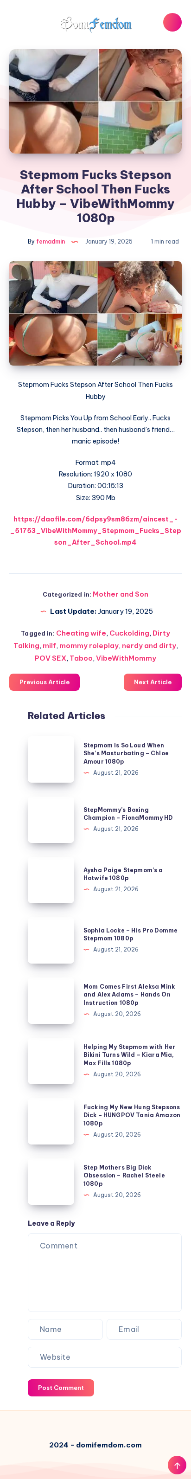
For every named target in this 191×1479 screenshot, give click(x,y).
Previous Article (44, 682)
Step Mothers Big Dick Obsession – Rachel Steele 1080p (124, 1175)
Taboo (81, 658)
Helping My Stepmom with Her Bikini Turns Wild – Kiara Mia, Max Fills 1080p (129, 1055)
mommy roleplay (89, 645)
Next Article (153, 682)
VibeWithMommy (126, 658)
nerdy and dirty (149, 645)
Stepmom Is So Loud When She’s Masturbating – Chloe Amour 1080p (126, 753)
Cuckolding (129, 633)
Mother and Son (120, 594)
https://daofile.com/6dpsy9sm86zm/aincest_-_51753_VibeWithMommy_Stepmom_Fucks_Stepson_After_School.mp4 (95, 531)
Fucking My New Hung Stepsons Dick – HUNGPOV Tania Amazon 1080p (131, 1115)
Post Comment (61, 1387)
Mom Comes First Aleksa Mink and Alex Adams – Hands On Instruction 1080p (129, 994)
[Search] (172, 22)
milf (49, 645)
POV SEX (50, 658)
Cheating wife (81, 633)
